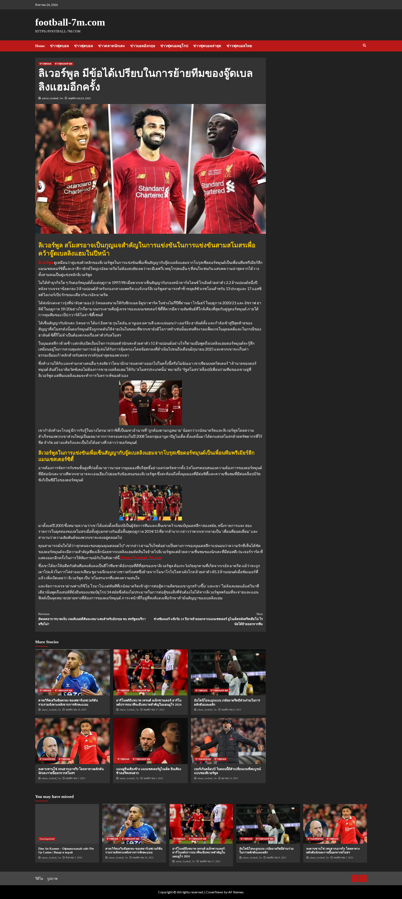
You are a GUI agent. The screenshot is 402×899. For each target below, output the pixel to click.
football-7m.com (70, 22)
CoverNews (214, 892)
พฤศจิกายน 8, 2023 (231, 709)
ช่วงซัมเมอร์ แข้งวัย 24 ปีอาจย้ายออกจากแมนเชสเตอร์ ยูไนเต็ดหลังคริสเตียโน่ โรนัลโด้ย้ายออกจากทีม (208, 619)
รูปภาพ (52, 878)
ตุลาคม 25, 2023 (230, 778)
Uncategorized (47, 838)
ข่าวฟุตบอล (59, 46)
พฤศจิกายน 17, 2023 (154, 709)
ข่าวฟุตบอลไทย (239, 46)
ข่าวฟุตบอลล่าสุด (207, 46)
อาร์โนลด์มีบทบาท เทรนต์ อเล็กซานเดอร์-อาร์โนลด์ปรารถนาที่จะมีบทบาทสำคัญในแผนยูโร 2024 (199, 852)
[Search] (364, 45)
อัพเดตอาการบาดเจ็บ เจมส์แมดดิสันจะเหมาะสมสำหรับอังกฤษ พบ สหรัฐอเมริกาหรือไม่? (92, 619)
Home (40, 46)
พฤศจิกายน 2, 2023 (153, 778)
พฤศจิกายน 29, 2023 (76, 709)
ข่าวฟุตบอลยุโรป (174, 46)
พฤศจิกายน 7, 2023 (75, 778)
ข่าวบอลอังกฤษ (142, 46)
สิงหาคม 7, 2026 (74, 857)
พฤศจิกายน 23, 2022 (79, 98)
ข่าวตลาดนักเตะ (111, 46)
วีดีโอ (39, 878)
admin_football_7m (52, 98)
